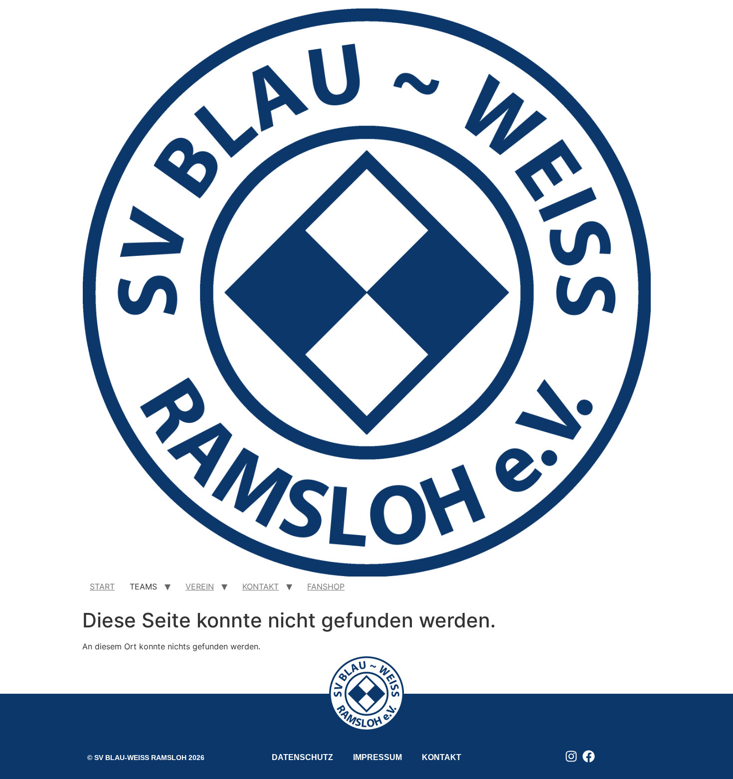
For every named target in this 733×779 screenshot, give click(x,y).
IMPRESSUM (377, 757)
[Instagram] (571, 756)
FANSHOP (326, 586)
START (102, 586)
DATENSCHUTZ (302, 757)
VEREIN (199, 586)
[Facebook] (588, 756)
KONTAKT (260, 586)
